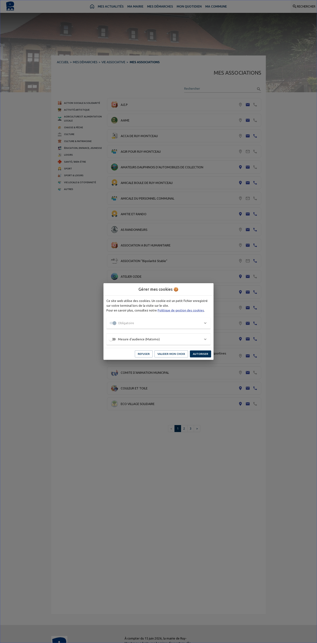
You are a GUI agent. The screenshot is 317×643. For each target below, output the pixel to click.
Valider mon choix (171, 353)
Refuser (144, 353)
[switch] (110, 339)
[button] (158, 323)
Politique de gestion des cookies (181, 310)
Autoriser (200, 353)
